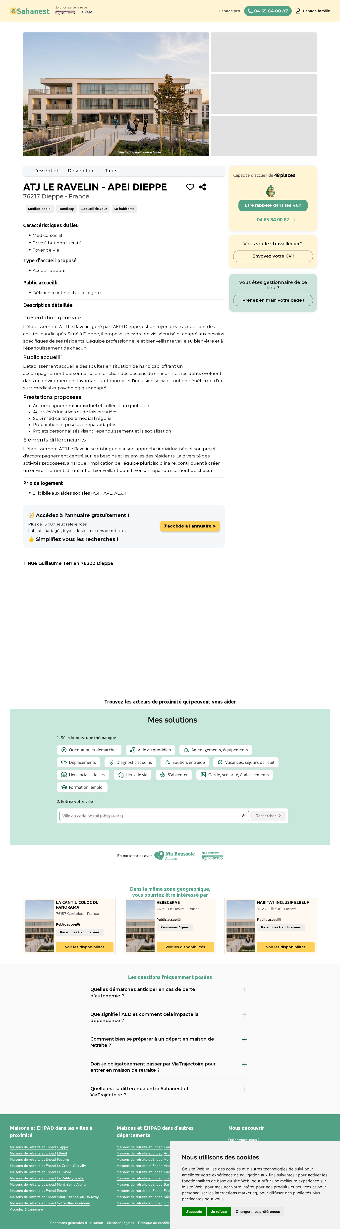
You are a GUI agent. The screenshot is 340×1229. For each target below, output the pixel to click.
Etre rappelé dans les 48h (273, 205)
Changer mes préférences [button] (258, 1211)
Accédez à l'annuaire (26, 1209)
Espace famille (316, 11)
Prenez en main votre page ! (273, 300)
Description (81, 171)
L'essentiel (45, 171)
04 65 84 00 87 (273, 219)
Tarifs (111, 171)
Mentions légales (120, 1223)
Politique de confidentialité (159, 1223)
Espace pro (229, 11)
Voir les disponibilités (85, 947)
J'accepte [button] (194, 1211)
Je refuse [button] (219, 1211)
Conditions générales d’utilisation (76, 1223)
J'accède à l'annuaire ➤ (190, 526)
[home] (30, 11)
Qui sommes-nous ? (244, 1140)
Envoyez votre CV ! (273, 256)
